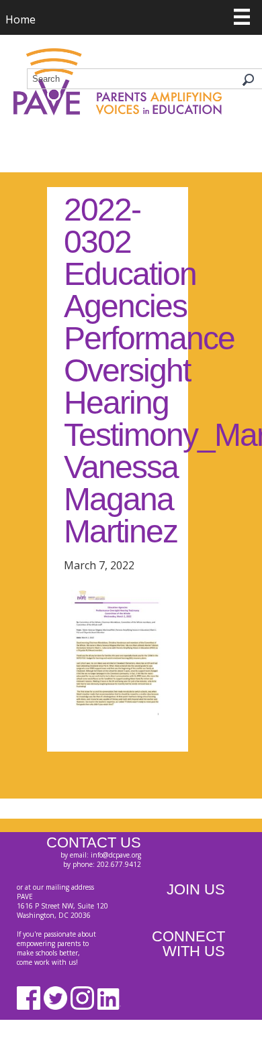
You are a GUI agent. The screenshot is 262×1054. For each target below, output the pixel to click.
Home (20, 19)
